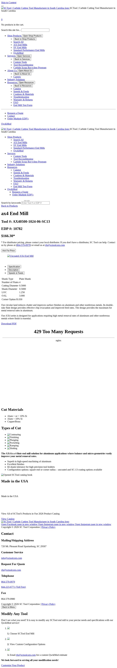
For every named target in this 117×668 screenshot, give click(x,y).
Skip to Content (8, 2)
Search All (18, 42)
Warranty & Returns (23, 99)
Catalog (17, 88)
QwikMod (18, 53)
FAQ (15, 102)
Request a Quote (15, 113)
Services (11, 56)
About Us (12, 70)
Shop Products (14, 35)
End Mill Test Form (22, 105)
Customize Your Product (13, 665)
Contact (11, 116)
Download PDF (9, 323)
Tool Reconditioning (23, 65)
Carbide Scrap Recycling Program (29, 67)
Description (13, 270)
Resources (12, 82)
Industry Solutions (16, 79)
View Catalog (7, 519)
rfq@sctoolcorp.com (55, 245)
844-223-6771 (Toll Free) (13, 587)
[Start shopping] (4, 16)
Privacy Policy (48, 527)
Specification (14, 266)
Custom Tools (20, 62)
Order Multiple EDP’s (17, 118)
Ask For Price (8, 250)
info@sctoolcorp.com (11, 558)
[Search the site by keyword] (25, 200)
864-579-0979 (23, 245)
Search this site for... (11, 30)
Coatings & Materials (23, 94)
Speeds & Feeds (21, 91)
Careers (17, 76)
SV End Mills (20, 47)
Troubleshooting (21, 97)
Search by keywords (11, 202)
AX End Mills (20, 44)
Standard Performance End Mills (29, 50)
